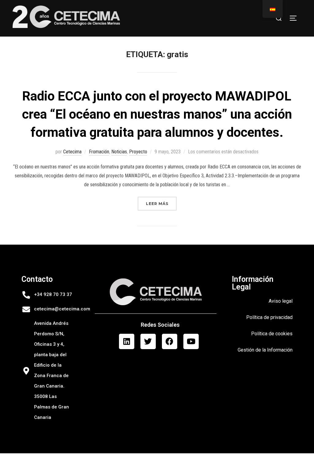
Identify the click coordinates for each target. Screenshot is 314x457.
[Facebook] (169, 341)
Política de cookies (272, 334)
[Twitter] (148, 341)
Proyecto (138, 152)
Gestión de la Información (265, 350)
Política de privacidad (269, 317)
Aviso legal (281, 301)
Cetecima (72, 152)
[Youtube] (191, 341)
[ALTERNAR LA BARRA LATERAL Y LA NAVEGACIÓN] (295, 18)
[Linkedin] (126, 341)
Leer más (161, 201)
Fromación (99, 152)
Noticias (119, 152)
